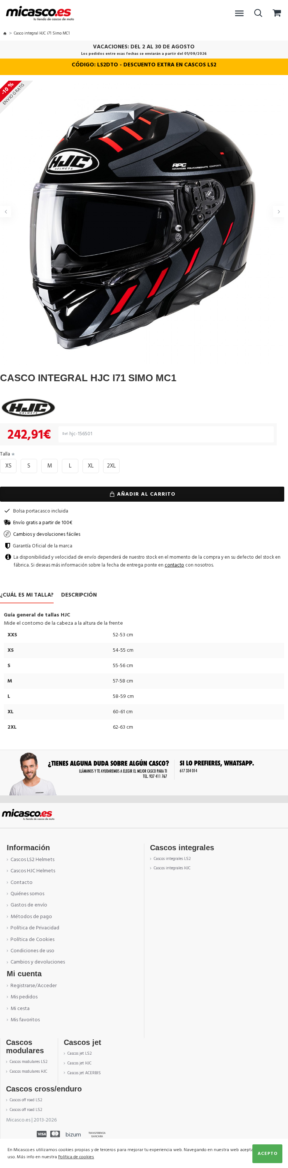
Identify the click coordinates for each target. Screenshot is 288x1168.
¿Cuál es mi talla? (27, 595)
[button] (5, 211)
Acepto (268, 1153)
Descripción (79, 595)
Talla (5, 454)
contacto (174, 565)
